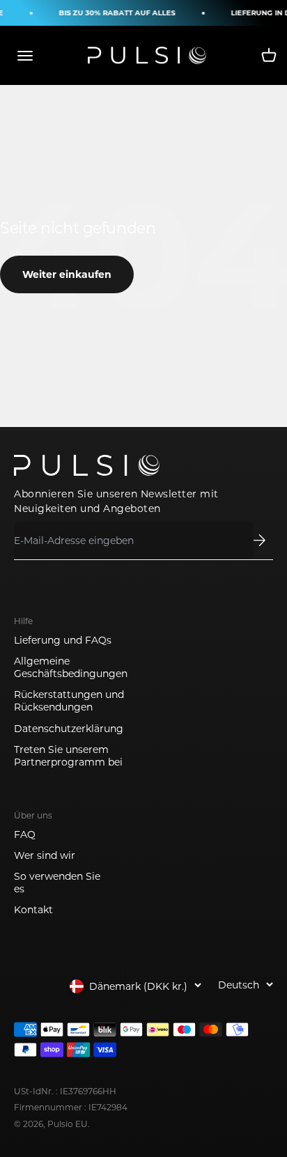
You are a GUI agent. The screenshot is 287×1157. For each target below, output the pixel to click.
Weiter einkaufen (66, 274)
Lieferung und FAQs (62, 640)
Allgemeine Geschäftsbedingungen (70, 667)
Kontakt (33, 909)
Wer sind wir (44, 855)
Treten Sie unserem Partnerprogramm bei (68, 755)
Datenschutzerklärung (68, 728)
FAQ (25, 834)
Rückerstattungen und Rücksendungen (69, 700)
